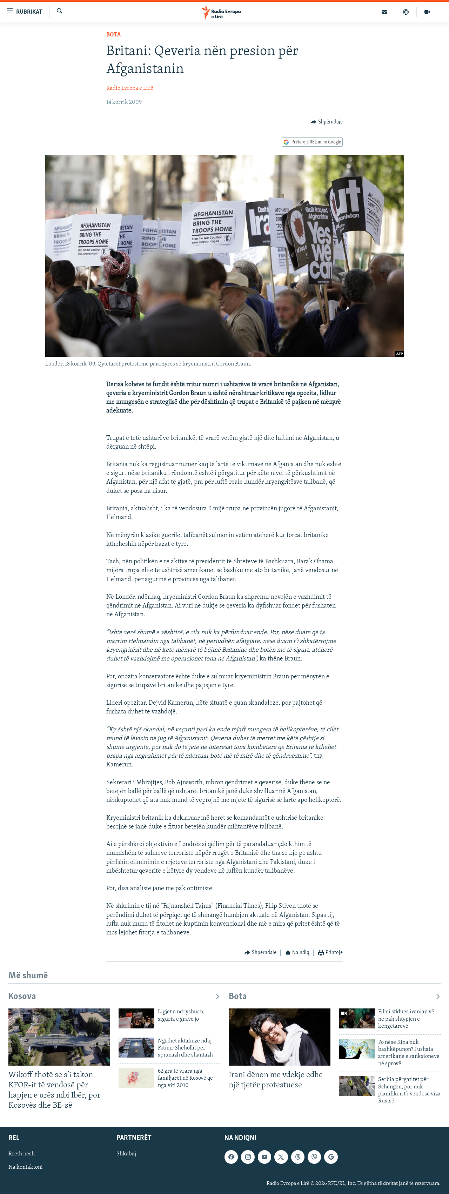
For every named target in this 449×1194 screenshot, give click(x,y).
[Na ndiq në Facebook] (231, 1156)
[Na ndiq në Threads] (297, 1156)
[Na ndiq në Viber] (314, 1156)
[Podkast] (406, 12)
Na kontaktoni (25, 1167)
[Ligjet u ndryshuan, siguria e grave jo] (136, 1018)
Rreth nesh (21, 1154)
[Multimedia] (427, 12)
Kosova (22, 996)
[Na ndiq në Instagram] (247, 1156)
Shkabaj (126, 1154)
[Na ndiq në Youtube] (264, 1156)
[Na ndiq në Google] (330, 1156)
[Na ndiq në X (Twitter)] (281, 1156)
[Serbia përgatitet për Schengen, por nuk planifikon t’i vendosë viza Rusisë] (357, 1086)
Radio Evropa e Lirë (129, 88)
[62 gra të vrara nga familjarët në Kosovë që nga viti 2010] (136, 1078)
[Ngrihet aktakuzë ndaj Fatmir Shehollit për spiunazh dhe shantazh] (136, 1048)
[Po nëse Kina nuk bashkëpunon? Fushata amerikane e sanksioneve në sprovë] (357, 1049)
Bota (113, 35)
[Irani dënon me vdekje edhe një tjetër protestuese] (279, 1037)
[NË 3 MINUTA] (384, 12)
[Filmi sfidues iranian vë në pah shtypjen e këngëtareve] (357, 1018)
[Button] (327, 122)
